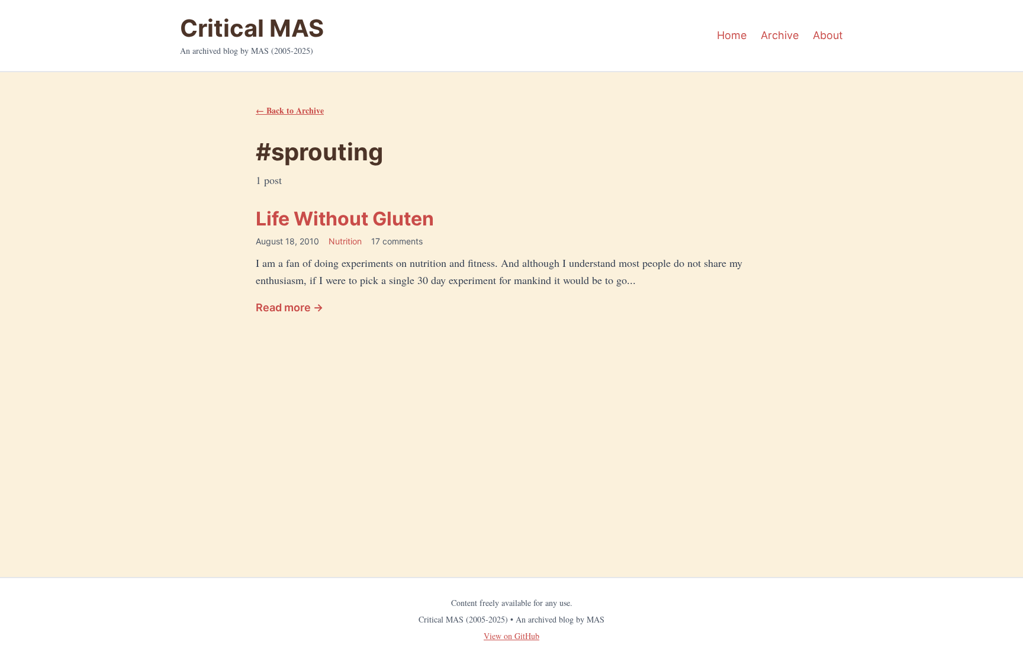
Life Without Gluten (345, 218)
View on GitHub (511, 635)
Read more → (289, 307)
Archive (780, 35)
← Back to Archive (290, 110)
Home (732, 35)
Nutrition (345, 241)
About (828, 35)
